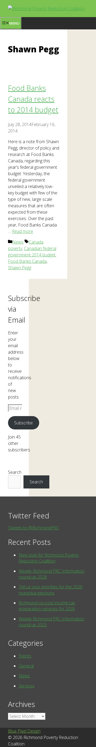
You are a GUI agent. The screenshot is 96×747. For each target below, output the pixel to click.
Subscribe (23, 423)
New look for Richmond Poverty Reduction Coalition (49, 558)
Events (25, 656)
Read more (22, 231)
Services (26, 686)
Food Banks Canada (27, 261)
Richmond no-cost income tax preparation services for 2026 (47, 606)
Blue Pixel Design (24, 731)
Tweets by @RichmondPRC (33, 528)
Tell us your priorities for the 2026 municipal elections (50, 590)
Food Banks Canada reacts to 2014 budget (33, 99)
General (26, 666)
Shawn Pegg (19, 268)
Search (14, 472)
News (17, 242)
